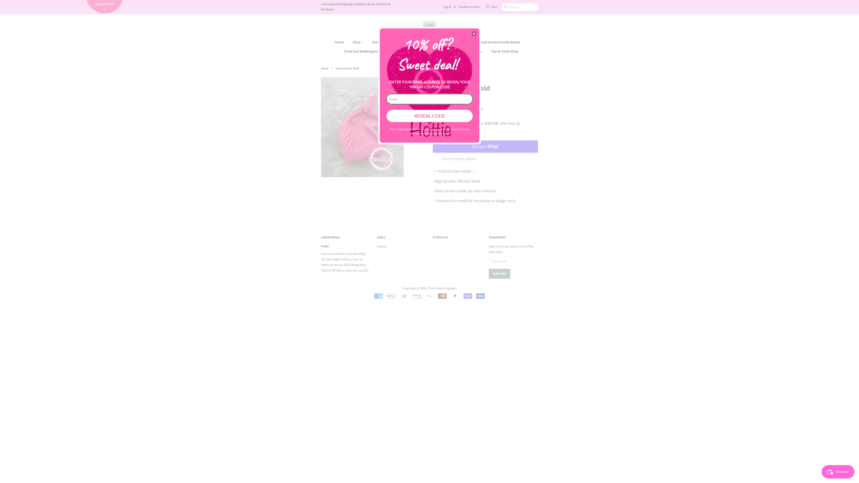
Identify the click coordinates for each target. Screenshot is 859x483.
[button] (474, 33)
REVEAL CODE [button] (429, 116)
